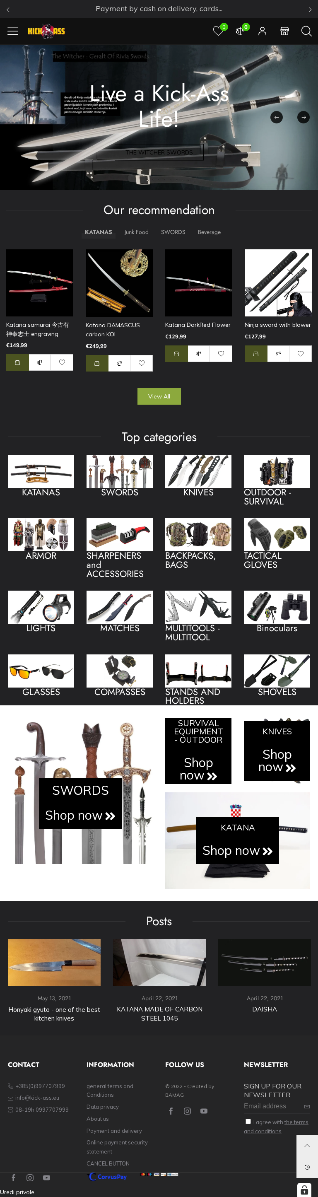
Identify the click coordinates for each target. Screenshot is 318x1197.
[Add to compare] (40, 362)
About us (98, 1118)
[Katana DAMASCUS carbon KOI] (119, 283)
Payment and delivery (114, 1130)
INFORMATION (110, 1064)
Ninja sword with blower (278, 324)
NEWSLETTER (266, 1064)
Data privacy (103, 1106)
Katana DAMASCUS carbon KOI (113, 329)
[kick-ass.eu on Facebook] (170, 1111)
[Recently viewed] (307, 1167)
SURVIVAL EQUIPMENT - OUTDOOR (198, 731)
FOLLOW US (184, 1064)
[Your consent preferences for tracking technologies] (304, 1190)
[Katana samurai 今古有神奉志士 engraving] (39, 282)
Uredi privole (17, 1192)
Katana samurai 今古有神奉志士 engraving (37, 329)
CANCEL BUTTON (108, 1163)
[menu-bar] (16, 31)
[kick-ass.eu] (46, 31)
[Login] (262, 31)
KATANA (238, 827)
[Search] (307, 31)
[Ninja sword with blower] (278, 282)
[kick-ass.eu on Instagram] (187, 1111)
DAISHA (264, 1009)
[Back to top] (307, 1145)
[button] (303, 117)
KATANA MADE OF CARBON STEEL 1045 (159, 1013)
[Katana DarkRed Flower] (198, 282)
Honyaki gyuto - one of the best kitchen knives (54, 1014)
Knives (277, 731)
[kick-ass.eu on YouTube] (204, 1111)
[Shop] (285, 31)
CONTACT (23, 1064)
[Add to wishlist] (62, 362)
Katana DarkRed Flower (198, 324)
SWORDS (80, 790)
